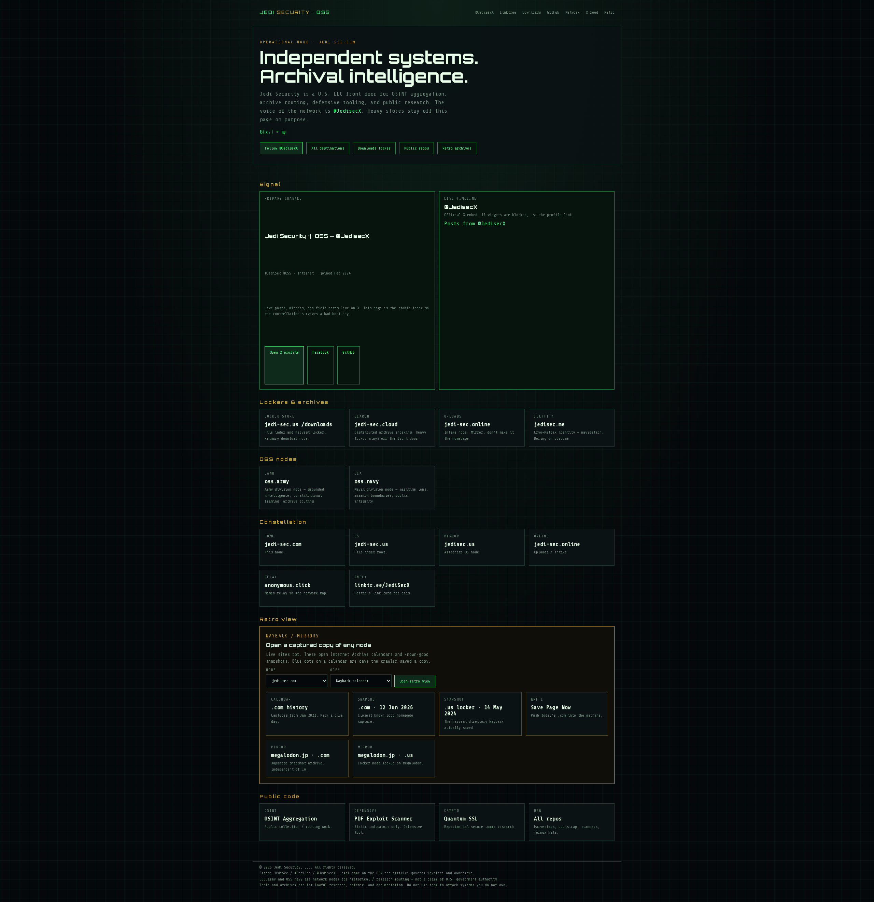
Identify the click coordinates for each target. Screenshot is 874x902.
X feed (592, 12)
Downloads (531, 12)
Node (271, 670)
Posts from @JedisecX (475, 224)
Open (335, 670)
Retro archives (456, 148)
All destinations (327, 148)
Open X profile (284, 352)
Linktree (508, 12)
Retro (609, 12)
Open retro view (414, 681)
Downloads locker (374, 148)
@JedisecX (484, 12)
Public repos (416, 148)
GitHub (553, 12)
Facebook (320, 352)
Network (572, 12)
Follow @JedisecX (281, 148)
